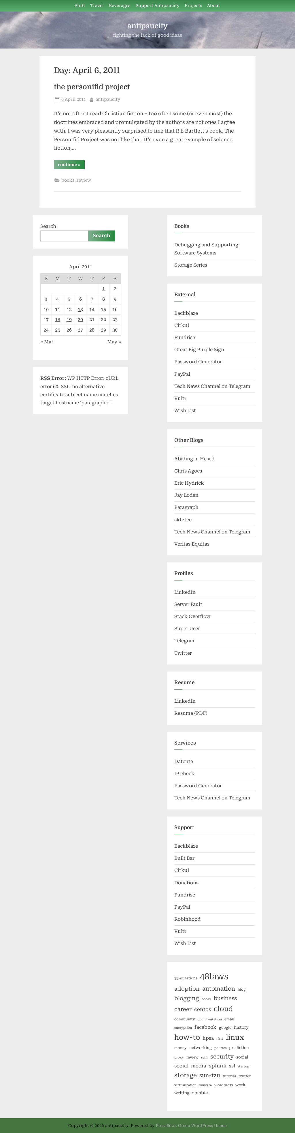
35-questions (185, 978)
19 (69, 319)
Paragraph (186, 507)
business (225, 998)
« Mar (46, 342)
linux (235, 1037)
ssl (232, 1066)
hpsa (208, 1038)
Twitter (183, 653)
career (183, 1009)
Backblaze (186, 313)
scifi (204, 1057)
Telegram (185, 640)
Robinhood (187, 919)
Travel (97, 5)
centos (202, 1009)
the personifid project (92, 87)
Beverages (119, 5)
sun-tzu (209, 1075)
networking (200, 1047)
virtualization (185, 1085)
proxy (179, 1057)
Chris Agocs (188, 471)
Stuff (80, 5)
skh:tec (183, 519)
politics (220, 1048)
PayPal (182, 374)
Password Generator (198, 361)
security (222, 1056)
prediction (239, 1047)
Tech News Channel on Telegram (212, 386)
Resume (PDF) (190, 713)
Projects (193, 5)
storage (185, 1075)
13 (80, 309)
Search (48, 226)
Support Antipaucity (157, 5)
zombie (200, 1092)
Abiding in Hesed (194, 459)
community (184, 1019)
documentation (210, 1019)
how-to (187, 1037)
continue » (71, 165)
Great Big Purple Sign (199, 349)
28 (91, 330)
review (84, 180)
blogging (186, 998)
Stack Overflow (192, 616)
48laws (214, 976)
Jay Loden (186, 495)
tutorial (229, 1076)
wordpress (223, 1085)
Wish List (185, 410)
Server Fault (188, 604)
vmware (205, 1085)
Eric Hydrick (189, 483)
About (213, 5)
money (180, 1048)
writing (182, 1093)
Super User (187, 628)
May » (114, 342)
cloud (223, 1009)
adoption (187, 989)
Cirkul (181, 325)
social (242, 1057)
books (67, 180)
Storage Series (190, 265)
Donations (186, 882)
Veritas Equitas (191, 544)
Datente (183, 761)
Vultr (180, 398)
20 (80, 319)
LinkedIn (185, 592)
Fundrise (184, 337)
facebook (205, 1027)
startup (243, 1066)
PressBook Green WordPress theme (191, 1125)
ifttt (219, 1039)
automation (218, 988)
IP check (184, 773)
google (225, 1028)
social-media (190, 1066)
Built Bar (184, 858)
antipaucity (147, 26)
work (240, 1085)
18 (57, 319)
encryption (183, 1028)
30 (115, 330)
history (241, 1027)
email (229, 1019)
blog (242, 989)
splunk (217, 1066)
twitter (245, 1076)
